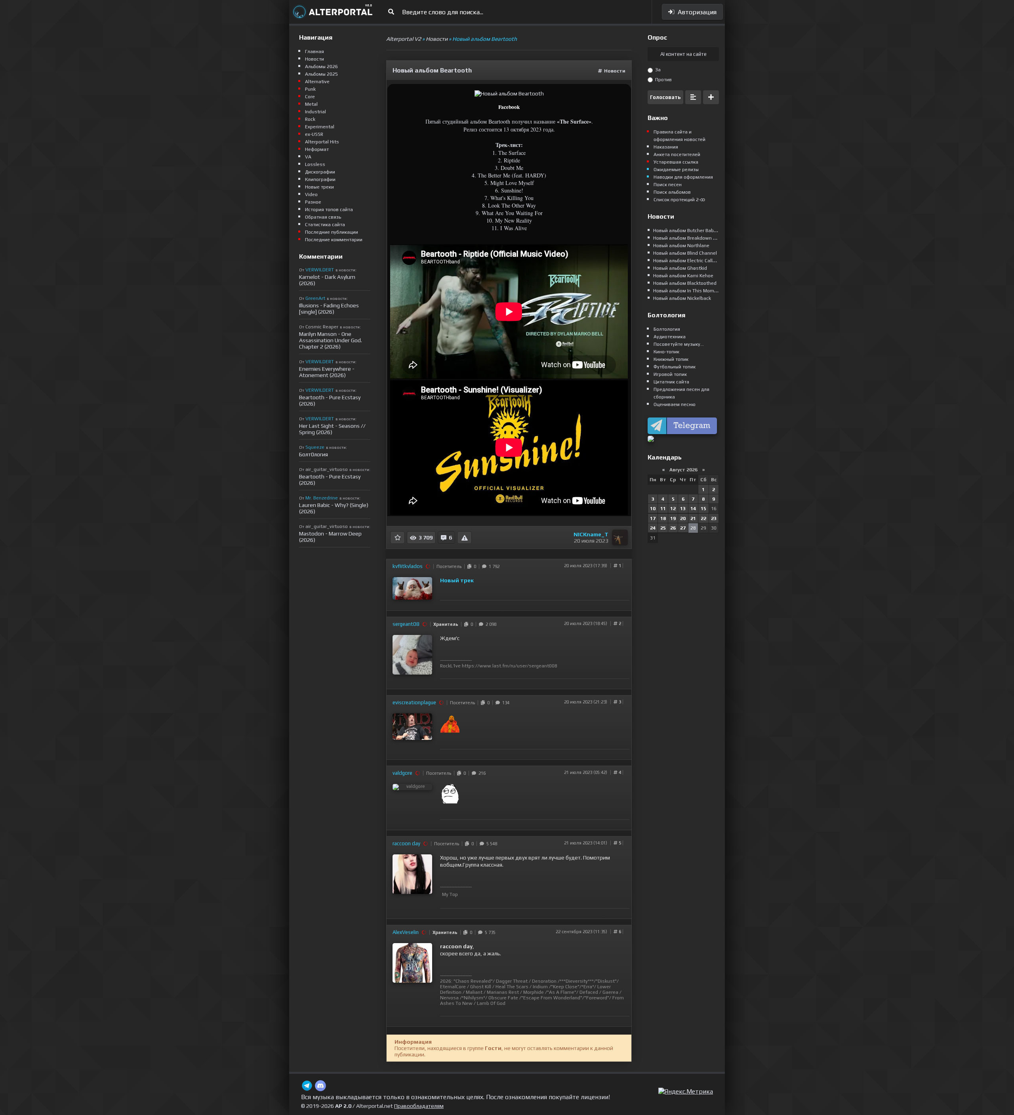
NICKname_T (591, 534)
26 (673, 528)
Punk (310, 89)
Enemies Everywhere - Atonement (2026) (327, 372)
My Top (450, 894)
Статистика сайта (325, 224)
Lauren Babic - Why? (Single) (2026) (333, 508)
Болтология (667, 329)
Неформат (317, 149)
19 (673, 518)
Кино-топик (666, 352)
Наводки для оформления (683, 177)
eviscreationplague (414, 702)
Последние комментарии (333, 239)
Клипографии (320, 179)
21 (693, 518)
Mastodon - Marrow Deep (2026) (330, 536)
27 (683, 528)
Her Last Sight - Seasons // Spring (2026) (332, 429)
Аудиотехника (670, 336)
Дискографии (320, 172)
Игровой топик (670, 374)
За (657, 69)
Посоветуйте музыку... (679, 344)
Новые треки (319, 187)
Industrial (315, 111)
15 (703, 508)
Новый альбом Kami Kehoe (683, 275)
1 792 (492, 566)
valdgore (402, 773)
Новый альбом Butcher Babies (686, 230)
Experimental (319, 127)
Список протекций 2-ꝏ (679, 199)
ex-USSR (314, 134)
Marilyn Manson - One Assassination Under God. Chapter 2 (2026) (330, 340)
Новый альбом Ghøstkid (680, 268)
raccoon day (406, 843)
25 (663, 528)
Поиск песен (668, 184)
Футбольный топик (675, 367)
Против (663, 79)
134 (504, 702)
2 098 (489, 624)
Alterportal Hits (322, 142)
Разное (313, 202)
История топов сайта (329, 209)
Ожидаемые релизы (676, 169)
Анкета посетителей (677, 154)
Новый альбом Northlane (681, 245)
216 (481, 773)
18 (663, 518)
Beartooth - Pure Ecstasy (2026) (329, 400)
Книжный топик (671, 359)
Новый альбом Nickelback (682, 298)
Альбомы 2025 (321, 74)
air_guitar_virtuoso (326, 469)
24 (653, 528)
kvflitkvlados (408, 566)
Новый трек (457, 580)
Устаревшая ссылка (676, 162)
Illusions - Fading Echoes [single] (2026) (329, 308)
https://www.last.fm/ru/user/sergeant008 (509, 666)
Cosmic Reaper (321, 327)
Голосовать (665, 97)
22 (703, 518)
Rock (310, 119)
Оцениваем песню (675, 404)
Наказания (666, 147)
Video (311, 194)
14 (693, 508)
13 (683, 508)
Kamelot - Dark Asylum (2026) (327, 280)
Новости (614, 71)
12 (673, 508)
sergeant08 (406, 624)
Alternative (317, 81)
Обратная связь (323, 217)
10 (653, 508)
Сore (310, 96)
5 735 (489, 932)
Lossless (315, 164)
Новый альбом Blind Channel (685, 253)
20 (683, 518)
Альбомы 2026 (321, 66)
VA (308, 157)
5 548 (490, 843)
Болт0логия (313, 454)
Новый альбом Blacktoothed (685, 283)
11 (663, 508)
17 (653, 518)
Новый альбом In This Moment (687, 291)
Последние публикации (331, 232)
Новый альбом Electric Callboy (686, 260)
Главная (314, 51)
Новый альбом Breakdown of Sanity (693, 238)
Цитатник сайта (671, 382)
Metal (311, 104)
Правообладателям (419, 1106)
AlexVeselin (406, 932)
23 (714, 518)
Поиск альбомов (672, 192)
